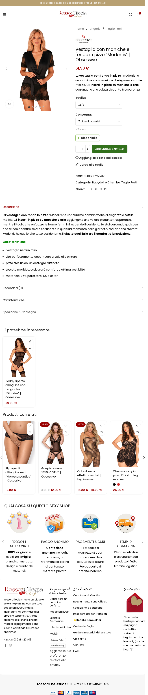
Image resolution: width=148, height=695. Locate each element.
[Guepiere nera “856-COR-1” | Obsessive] (55, 442)
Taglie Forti (114, 29)
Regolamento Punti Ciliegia (90, 601)
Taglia (80, 98)
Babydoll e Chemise (106, 182)
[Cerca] (130, 14)
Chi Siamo (79, 638)
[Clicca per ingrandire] (9, 104)
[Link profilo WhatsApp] (101, 189)
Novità (54, 633)
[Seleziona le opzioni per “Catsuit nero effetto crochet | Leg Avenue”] (102, 426)
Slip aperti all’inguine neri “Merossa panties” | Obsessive (18, 474)
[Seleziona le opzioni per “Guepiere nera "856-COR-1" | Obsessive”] (66, 426)
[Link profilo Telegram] (105, 189)
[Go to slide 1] (29, 107)
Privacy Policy (57, 640)
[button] (6, 68)
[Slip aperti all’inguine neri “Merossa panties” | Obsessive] (19, 442)
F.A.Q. (76, 651)
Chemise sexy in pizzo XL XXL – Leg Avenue (125, 475)
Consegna (83, 114)
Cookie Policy (57, 645)
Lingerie (95, 29)
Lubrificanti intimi (60, 627)
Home (80, 29)
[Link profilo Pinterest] (96, 189)
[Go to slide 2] (33, 107)
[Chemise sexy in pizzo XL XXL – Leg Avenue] (126, 444)
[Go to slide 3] (36, 107)
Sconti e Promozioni (57, 619)
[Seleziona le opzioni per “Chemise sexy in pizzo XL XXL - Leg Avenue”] (137, 426)
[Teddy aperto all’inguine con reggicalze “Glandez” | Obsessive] (19, 357)
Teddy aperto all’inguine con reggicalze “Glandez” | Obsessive (15, 389)
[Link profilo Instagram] (10, 645)
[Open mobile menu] (4, 14)
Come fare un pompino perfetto (59, 602)
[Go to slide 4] (40, 107)
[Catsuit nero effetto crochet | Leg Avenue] (91, 444)
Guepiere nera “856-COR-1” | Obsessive (51, 472)
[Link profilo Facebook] (87, 189)
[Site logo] (73, 14)
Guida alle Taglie (83, 626)
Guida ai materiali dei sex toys (92, 632)
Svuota (82, 129)
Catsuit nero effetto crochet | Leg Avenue (89, 475)
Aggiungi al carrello (109, 149)
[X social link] (91, 189)
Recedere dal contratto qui (90, 614)
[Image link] (24, 591)
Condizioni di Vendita (86, 595)
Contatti (78, 645)
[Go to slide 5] (43, 107)
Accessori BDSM (59, 612)
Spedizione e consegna (88, 608)
